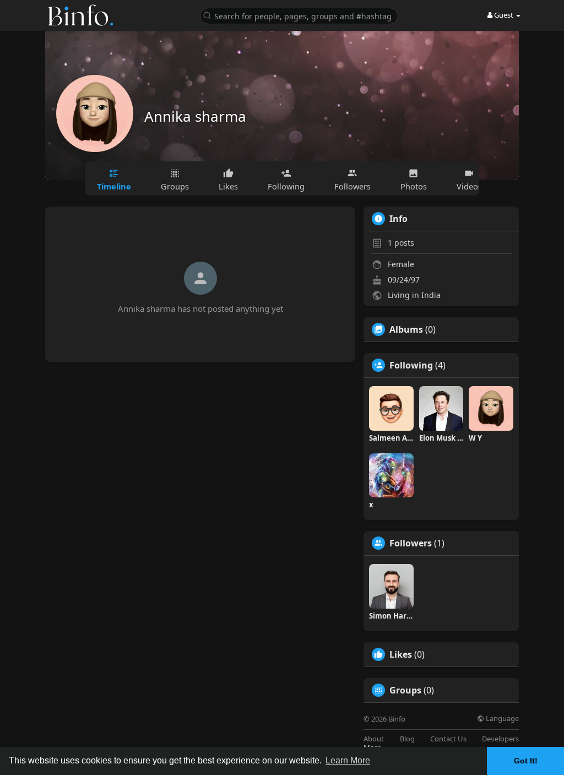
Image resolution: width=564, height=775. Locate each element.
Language (501, 718)
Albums (406, 329)
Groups (405, 690)
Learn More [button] (348, 760)
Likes (400, 654)
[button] (299, 15)
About (374, 739)
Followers (410, 543)
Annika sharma (195, 116)
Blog (407, 739)
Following (411, 365)
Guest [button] (503, 15)
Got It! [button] (526, 760)
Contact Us (448, 739)
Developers (500, 739)
